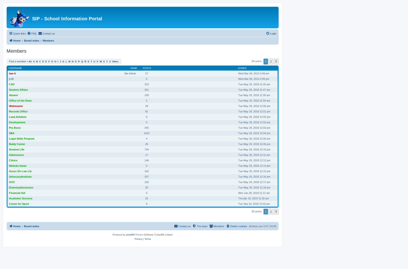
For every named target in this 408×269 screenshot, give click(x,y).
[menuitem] (32, 33)
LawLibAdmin (17, 116)
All (30, 61)
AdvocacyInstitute (20, 176)
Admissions (16, 155)
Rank (134, 68)
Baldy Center (17, 144)
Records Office (18, 111)
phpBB (130, 234)
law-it (12, 73)
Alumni (13, 95)
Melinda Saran (17, 165)
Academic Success (20, 198)
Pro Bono (15, 127)
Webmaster (16, 106)
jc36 (11, 78)
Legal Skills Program (21, 138)
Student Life (16, 149)
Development (17, 122)
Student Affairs (18, 89)
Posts (147, 68)
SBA (11, 133)
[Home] (20, 17)
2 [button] (271, 61)
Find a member (17, 61)
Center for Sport (19, 203)
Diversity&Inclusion (21, 187)
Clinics (13, 160)
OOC (12, 182)
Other (115, 61)
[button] (276, 61)
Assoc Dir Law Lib (20, 171)
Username (15, 68)
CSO (12, 84)
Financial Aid (17, 193)
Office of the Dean (20, 100)
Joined (242, 68)
